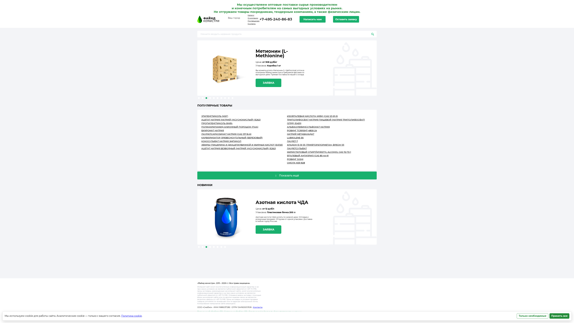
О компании (253, 18)
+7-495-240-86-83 (275, 19)
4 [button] (210, 98)
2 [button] (202, 98)
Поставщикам (253, 21)
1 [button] (199, 98)
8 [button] (225, 98)
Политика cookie (131, 315)
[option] (287, 68)
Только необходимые (532, 315)
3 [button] (206, 98)
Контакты (252, 24)
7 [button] (221, 98)
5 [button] (214, 98)
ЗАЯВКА (268, 82)
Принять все (559, 315)
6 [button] (217, 98)
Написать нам (312, 19)
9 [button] (229, 98)
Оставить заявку (346, 19)
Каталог (251, 15)
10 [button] (232, 98)
